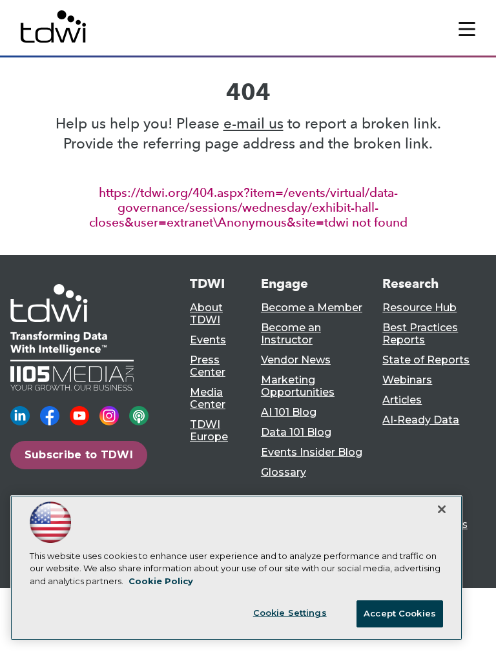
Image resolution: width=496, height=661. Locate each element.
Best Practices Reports (420, 333)
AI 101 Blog (288, 412)
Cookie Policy (161, 581)
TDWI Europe (209, 430)
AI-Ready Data (420, 420)
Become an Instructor (291, 333)
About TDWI (206, 313)
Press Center (207, 366)
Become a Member (311, 307)
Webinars (407, 380)
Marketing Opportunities (298, 386)
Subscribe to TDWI (79, 455)
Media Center (207, 398)
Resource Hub (419, 307)
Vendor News (296, 360)
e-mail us (253, 123)
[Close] (442, 509)
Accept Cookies (400, 613)
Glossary (283, 472)
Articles (402, 400)
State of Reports (426, 360)
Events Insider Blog (311, 452)
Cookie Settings (290, 612)
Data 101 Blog (296, 432)
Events (208, 340)
